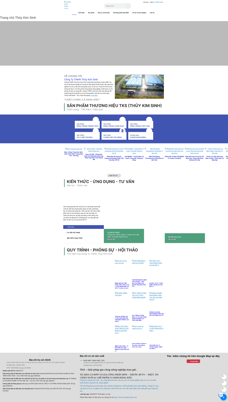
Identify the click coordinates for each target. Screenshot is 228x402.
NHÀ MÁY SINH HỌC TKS (94, 360)
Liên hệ (152, 12)
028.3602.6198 (11, 365)
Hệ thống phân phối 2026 (121, 12)
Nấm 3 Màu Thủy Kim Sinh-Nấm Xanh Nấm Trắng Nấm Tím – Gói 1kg (73, 153)
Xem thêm (94, 95)
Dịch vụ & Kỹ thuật (104, 12)
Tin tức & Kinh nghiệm (139, 12)
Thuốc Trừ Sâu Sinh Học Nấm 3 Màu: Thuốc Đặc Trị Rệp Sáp (214, 158)
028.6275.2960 (20, 365)
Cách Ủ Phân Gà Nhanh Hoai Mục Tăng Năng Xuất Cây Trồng (139, 345)
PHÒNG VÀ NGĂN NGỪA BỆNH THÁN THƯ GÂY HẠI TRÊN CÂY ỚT (156, 313)
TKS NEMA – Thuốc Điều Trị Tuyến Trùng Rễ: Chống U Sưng (134, 158)
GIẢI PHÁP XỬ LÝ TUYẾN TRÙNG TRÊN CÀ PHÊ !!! (155, 347)
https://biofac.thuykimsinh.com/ (125, 397)
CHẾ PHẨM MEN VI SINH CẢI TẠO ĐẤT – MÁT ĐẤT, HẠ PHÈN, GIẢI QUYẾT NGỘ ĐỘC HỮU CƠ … (139, 283)
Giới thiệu (81, 12)
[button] (114, 67)
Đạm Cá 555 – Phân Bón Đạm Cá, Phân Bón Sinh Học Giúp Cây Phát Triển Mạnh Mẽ (93, 156)
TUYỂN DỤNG (158, 2)
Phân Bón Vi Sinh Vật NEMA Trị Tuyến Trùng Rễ (174, 157)
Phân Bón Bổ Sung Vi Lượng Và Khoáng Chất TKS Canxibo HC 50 (114, 158)
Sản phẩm (91, 12)
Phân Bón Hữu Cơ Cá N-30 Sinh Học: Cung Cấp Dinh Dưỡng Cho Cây (194, 158)
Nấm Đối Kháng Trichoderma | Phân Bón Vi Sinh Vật (154, 158)
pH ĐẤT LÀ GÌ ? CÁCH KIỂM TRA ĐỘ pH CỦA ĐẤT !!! (156, 284)
